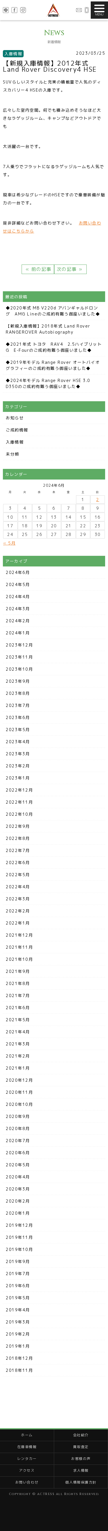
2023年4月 (18, 741)
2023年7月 (18, 705)
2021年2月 (18, 1056)
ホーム (27, 1435)
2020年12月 (19, 1080)
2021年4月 (18, 1031)
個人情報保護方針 (80, 1482)
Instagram (23, 10)
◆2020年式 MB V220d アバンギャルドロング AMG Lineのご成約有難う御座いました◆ (53, 311)
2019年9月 (18, 1261)
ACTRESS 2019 (53, 10)
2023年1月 (18, 778)
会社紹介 (81, 1435)
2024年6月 (18, 572)
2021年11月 (19, 947)
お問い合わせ (78, 10)
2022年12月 (19, 790)
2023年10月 (19, 669)
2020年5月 (18, 1164)
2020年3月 (18, 1189)
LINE (5, 10)
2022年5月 (18, 874)
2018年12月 (19, 1358)
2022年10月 (19, 814)
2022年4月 (18, 886)
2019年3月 (18, 1322)
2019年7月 (18, 1273)
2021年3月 (18, 1044)
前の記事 (40, 269)
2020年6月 (18, 1152)
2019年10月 (19, 1249)
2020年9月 (18, 1116)
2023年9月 (18, 681)
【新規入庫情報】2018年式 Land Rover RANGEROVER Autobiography (48, 329)
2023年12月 (19, 645)
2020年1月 (18, 1213)
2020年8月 (18, 1128)
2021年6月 (18, 1007)
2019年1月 (18, 1346)
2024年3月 (18, 608)
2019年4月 (18, 1310)
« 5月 (9, 543)
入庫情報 (15, 442)
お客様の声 (81, 1458)
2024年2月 (18, 620)
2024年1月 (18, 633)
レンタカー (27, 1458)
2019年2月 (18, 1334)
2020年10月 (19, 1104)
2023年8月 (18, 693)
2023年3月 (18, 753)
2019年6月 (18, 1285)
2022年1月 (18, 923)
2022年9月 (18, 826)
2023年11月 (19, 657)
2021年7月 (18, 995)
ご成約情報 (17, 430)
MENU (99, 10)
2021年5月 (18, 1019)
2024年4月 (18, 596)
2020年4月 (18, 1177)
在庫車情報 (27, 1446)
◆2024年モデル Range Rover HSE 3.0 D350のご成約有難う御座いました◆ (48, 383)
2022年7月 (18, 850)
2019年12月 (19, 1225)
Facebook (14, 10)
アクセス (27, 1470)
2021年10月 (19, 959)
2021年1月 (18, 1068)
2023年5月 (18, 729)
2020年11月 (19, 1092)
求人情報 (81, 1470)
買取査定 (81, 1446)
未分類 (12, 454)
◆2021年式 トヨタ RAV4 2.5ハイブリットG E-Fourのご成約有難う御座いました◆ (54, 347)
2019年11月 (19, 1237)
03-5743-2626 (86, 10)
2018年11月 (19, 1370)
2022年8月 (18, 838)
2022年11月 (19, 802)
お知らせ (15, 418)
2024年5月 (18, 584)
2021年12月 (19, 935)
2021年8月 (18, 983)
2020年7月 (18, 1140)
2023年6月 (18, 717)
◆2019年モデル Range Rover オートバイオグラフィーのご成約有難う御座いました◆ (53, 365)
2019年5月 (18, 1297)
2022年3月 (18, 899)
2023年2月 (18, 766)
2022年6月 (18, 862)
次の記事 (68, 269)
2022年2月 (18, 911)
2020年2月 (18, 1201)
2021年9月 (18, 971)
